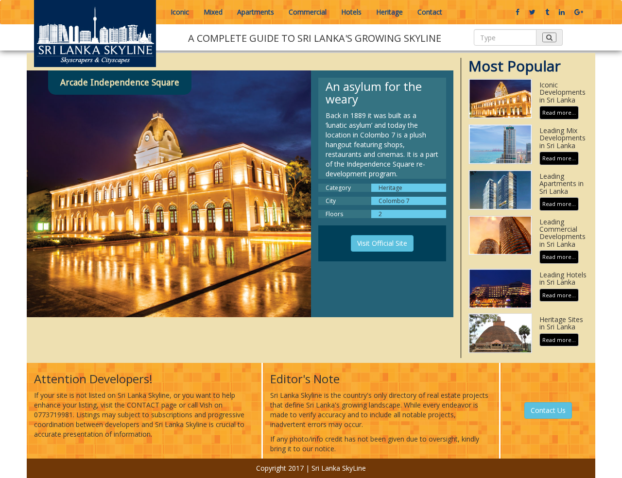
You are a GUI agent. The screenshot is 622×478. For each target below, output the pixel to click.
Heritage (389, 12)
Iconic (180, 12)
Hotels (351, 12)
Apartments (255, 12)
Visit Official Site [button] (382, 243)
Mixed (213, 12)
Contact (429, 12)
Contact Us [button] (548, 410)
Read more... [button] (559, 112)
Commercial (308, 12)
